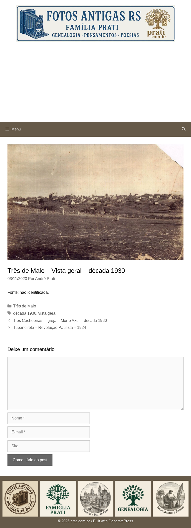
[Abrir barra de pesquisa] (183, 129)
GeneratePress (120, 521)
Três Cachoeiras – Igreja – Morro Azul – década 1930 (60, 320)
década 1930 (24, 313)
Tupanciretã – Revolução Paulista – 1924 (49, 327)
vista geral (47, 313)
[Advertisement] (95, 84)
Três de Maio (24, 306)
